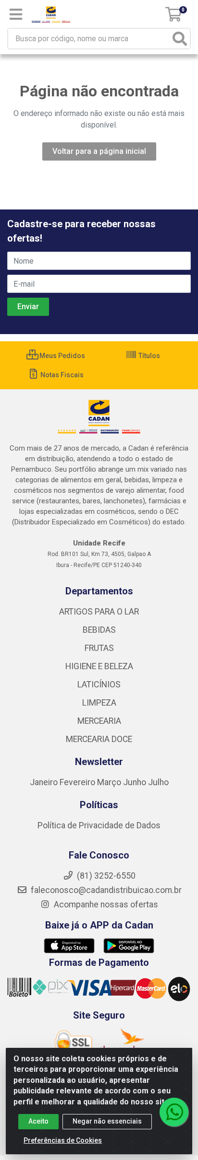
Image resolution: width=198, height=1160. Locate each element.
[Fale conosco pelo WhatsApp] (174, 1112)
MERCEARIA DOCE (99, 739)
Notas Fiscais (61, 375)
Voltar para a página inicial (99, 151)
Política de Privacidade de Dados (99, 825)
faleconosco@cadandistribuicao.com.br (105, 890)
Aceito (38, 1121)
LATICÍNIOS (99, 684)
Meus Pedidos (61, 356)
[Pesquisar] (180, 38)
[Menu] (16, 14)
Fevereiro (78, 782)
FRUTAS (99, 648)
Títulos (148, 356)
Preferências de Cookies (63, 1140)
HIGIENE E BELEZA (99, 666)
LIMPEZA (99, 703)
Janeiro (45, 782)
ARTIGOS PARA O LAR (99, 611)
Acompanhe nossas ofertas (105, 904)
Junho (134, 782)
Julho (158, 782)
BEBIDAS (99, 630)
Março (110, 782)
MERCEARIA (99, 721)
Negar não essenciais (107, 1121)
